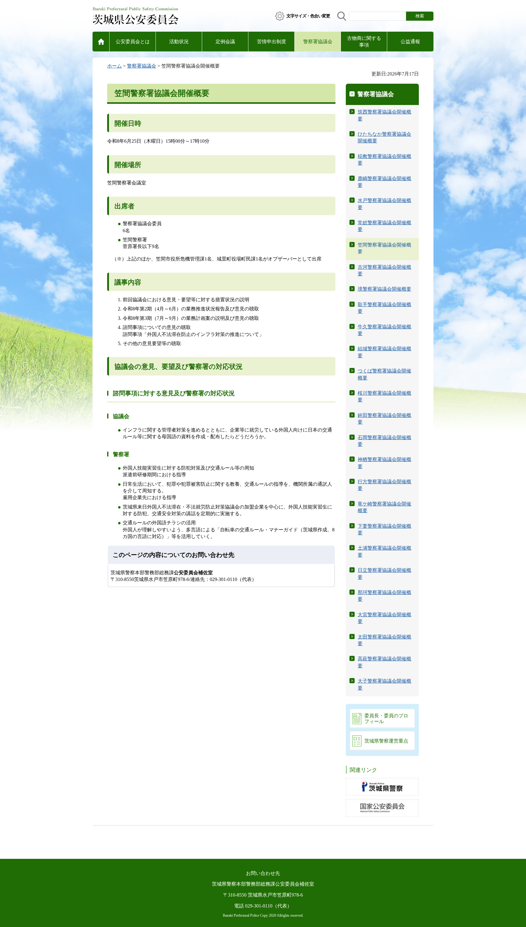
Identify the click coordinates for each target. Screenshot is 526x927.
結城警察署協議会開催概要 (384, 352)
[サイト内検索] (341, 16)
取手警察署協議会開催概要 (384, 308)
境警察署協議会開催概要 (384, 289)
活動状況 (179, 41)
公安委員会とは (133, 41)
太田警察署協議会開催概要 (384, 640)
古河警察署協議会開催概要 (384, 270)
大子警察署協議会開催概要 (384, 684)
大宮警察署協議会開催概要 (384, 618)
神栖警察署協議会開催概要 (384, 463)
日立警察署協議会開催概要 (384, 573)
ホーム (114, 65)
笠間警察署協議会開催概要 (384, 248)
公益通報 (410, 41)
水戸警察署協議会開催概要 (384, 204)
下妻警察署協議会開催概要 (384, 529)
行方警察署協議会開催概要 (384, 485)
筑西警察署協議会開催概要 (384, 115)
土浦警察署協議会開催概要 (384, 551)
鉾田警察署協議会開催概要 (384, 419)
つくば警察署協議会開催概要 (384, 374)
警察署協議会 (317, 41)
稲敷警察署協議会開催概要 (384, 160)
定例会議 (225, 41)
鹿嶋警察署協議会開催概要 (384, 182)
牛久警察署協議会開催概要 (384, 330)
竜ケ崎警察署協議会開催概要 (384, 507)
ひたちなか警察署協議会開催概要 (384, 137)
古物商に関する (364, 41)
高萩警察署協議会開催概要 (384, 662)
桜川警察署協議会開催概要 (384, 396)
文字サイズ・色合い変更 (308, 16)
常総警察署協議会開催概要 (384, 226)
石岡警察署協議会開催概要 (384, 441)
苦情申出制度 (271, 41)
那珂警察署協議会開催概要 (384, 596)
